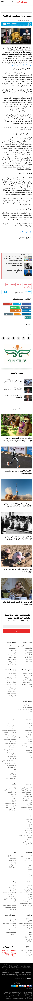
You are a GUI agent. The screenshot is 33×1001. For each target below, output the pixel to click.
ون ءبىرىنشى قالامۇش (25, 835)
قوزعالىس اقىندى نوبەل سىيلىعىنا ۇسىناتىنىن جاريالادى (13, 389)
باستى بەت (28, 8)
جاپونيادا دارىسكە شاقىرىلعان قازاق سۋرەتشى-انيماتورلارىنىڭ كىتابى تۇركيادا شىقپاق (13, 259)
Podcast (29, 930)
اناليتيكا (29, 805)
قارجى (30, 810)
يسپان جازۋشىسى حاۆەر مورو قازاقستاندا (13, 397)
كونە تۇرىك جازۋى (10, 804)
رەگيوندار (29, 939)
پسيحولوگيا (13, 919)
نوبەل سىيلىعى (27, 284)
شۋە (7, 284)
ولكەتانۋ (13, 799)
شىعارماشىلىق (21, 8)
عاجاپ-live (12, 930)
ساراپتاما (29, 742)
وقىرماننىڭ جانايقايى (26, 892)
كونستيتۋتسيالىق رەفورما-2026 (11, 766)
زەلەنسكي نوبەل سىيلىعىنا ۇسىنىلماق (14, 271)
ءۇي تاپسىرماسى (27, 890)
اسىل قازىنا (28, 831)
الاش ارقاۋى (28, 844)
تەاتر (30, 863)
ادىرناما (29, 740)
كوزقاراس (29, 935)
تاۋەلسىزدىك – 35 (26, 744)
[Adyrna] (23, 2)
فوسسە (23, 287)
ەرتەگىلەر (29, 840)
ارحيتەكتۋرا (28, 876)
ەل (15, 772)
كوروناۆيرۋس (28, 955)
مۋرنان (29, 287)
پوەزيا (30, 822)
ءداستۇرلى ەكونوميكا (26, 788)
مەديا (30, 874)
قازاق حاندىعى (12, 792)
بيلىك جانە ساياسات (10, 740)
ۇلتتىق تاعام (12, 861)
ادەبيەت (19, 284)
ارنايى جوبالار (12, 895)
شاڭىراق (29, 897)
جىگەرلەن (13, 926)
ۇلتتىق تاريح (12, 788)
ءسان (30, 899)
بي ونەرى (29, 858)
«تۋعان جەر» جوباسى (9, 892)
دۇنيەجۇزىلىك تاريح (10, 790)
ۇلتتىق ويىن (12, 858)
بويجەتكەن (28, 888)
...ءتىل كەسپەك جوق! (25, 737)
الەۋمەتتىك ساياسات (10, 737)
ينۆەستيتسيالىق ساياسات (9, 731)
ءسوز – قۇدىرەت (27, 833)
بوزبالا (30, 886)
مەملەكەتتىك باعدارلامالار (9, 761)
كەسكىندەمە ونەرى (26, 856)
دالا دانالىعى (28, 829)
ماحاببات (29, 895)
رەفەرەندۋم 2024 (11, 779)
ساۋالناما (29, 753)
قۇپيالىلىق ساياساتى (18, 979)
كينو (30, 865)
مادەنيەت (29, 852)
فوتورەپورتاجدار (27, 906)
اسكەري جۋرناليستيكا (26, 904)
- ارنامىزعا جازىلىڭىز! (23, 292)
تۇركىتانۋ (13, 797)
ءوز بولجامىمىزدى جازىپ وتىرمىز (22, 65)
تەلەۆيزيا (29, 867)
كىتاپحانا (29, 838)
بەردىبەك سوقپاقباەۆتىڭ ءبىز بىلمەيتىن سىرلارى (13, 264)
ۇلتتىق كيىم (12, 865)
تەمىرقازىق (13, 890)
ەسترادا (30, 872)
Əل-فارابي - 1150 (10, 808)
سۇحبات (29, 735)
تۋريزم (30, 803)
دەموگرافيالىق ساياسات (9, 735)
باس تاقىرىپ (12, 774)
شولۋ (30, 932)
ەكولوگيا (29, 941)
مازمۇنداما (13, 935)
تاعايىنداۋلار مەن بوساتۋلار (11, 753)
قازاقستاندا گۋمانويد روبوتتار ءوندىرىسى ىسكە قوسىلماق (18, 472)
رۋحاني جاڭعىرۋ (27, 842)
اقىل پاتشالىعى (12, 928)
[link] (26, 232)
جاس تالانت (12, 888)
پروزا (30, 824)
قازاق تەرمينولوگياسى (26, 926)
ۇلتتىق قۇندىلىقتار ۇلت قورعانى (9, 900)
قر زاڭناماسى (12, 910)
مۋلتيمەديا (29, 750)
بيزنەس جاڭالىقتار (26, 808)
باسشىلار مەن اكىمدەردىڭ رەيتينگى (9, 743)
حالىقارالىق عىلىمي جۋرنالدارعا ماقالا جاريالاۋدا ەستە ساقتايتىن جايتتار (13, 382)
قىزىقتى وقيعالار (27, 901)
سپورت (30, 733)
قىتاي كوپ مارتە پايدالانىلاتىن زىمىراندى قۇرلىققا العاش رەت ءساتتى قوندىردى (18, 505)
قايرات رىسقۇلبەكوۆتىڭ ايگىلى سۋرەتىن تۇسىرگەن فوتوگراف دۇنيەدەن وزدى (18, 538)
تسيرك (30, 870)
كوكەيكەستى (28, 731)
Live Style (27, 882)
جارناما (29, 979)
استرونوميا (13, 921)
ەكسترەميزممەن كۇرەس (25, 924)
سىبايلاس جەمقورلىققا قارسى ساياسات (26, 800)
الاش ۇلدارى (12, 795)
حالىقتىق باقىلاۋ (27, 797)
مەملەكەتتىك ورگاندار (10, 750)
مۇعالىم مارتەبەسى (11, 932)
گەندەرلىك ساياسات (10, 733)
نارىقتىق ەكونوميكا (26, 790)
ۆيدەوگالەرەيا (12, 897)
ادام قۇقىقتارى (12, 757)
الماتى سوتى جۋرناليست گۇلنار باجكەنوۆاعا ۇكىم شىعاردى (17, 603)
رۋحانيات (29, 816)
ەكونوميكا (29, 784)
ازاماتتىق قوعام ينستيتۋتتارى (12, 747)
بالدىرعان (13, 886)
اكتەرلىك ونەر (28, 861)
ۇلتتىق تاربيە (12, 863)
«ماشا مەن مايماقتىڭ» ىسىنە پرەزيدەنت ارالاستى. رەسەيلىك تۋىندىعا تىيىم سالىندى (17, 439)
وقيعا (30, 757)
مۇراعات (30, 755)
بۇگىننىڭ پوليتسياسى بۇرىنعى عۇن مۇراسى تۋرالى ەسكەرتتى (17, 570)
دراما (30, 826)
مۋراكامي (13, 284)
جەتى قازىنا (12, 867)
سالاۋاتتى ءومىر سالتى (26, 951)
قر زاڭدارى (13, 759)
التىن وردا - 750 (11, 806)
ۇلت (15, 852)
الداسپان (13, 801)
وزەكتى (29, 915)
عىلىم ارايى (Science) (9, 924)
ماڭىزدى (13, 784)
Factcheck (12, 903)
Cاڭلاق (30, 921)
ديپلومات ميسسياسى (10, 763)
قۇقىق (14, 770)
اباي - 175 (12, 810)
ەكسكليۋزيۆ (28, 937)
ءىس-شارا (29, 928)
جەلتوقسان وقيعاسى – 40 (25, 747)
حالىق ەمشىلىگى (27, 953)
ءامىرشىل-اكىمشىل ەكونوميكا (26, 793)
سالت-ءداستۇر (12, 856)
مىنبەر (14, 776)
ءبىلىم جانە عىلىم (10, 915)
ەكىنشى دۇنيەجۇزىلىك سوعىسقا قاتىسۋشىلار (9, 906)
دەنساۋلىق (29, 919)
